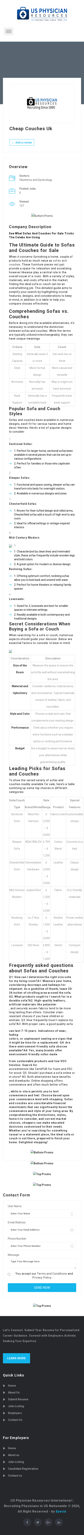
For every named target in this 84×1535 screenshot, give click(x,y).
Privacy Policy (41, 1277)
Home (12, 1385)
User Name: (15, 1206)
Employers (15, 1413)
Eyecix (61, 1511)
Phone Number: (17, 1238)
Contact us (15, 1475)
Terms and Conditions (52, 1273)
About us (13, 1455)
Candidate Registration (23, 1468)
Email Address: (17, 1222)
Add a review (23, 142)
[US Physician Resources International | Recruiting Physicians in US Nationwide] (42, 13)
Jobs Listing (16, 1406)
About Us (14, 1392)
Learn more (16, 1358)
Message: (14, 1254)
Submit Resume (18, 1399)
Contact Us (15, 1419)
